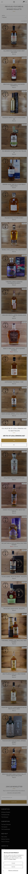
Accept (13, 863)
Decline (13, 866)
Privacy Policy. (12, 859)
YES (14, 440)
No (14, 444)
